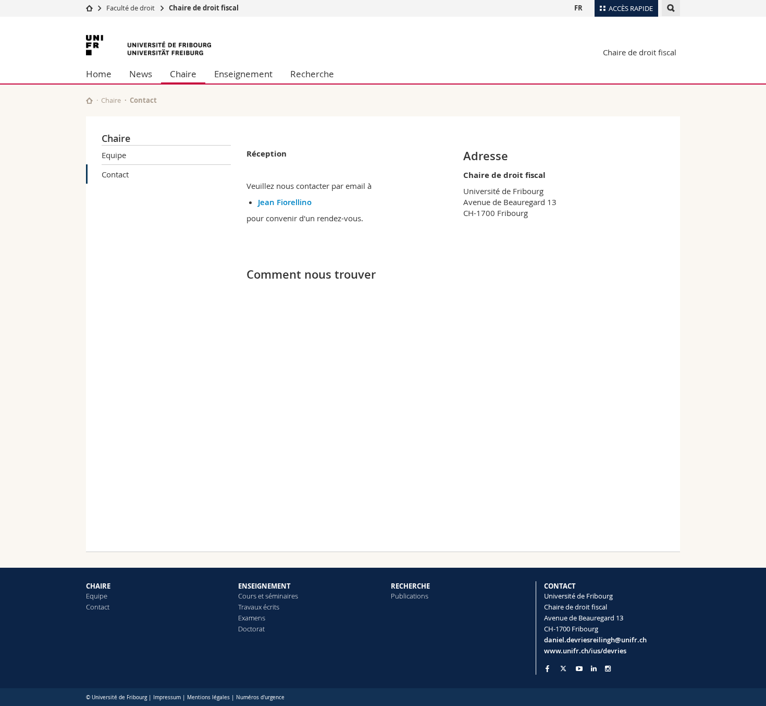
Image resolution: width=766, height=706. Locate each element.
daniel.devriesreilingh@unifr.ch (595, 639)
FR (578, 8)
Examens (251, 618)
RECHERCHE (410, 586)
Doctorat (251, 628)
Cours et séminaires (268, 596)
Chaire (183, 74)
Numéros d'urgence (260, 697)
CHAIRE (98, 586)
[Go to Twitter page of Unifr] (563, 668)
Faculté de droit (131, 8)
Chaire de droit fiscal (204, 8)
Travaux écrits (258, 607)
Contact (115, 174)
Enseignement (243, 74)
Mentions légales (208, 697)
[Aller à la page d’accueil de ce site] (89, 100)
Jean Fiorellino (285, 202)
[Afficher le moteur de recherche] (671, 8)
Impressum (167, 697)
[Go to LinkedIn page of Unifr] (594, 668)
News (140, 74)
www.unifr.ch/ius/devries (585, 650)
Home (99, 74)
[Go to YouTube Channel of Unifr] (579, 668)
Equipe (114, 155)
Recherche (312, 74)
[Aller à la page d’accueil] (89, 8)
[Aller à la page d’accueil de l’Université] (148, 45)
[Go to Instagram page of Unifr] (608, 668)
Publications (409, 596)
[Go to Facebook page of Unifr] (547, 668)
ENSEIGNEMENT (264, 586)
